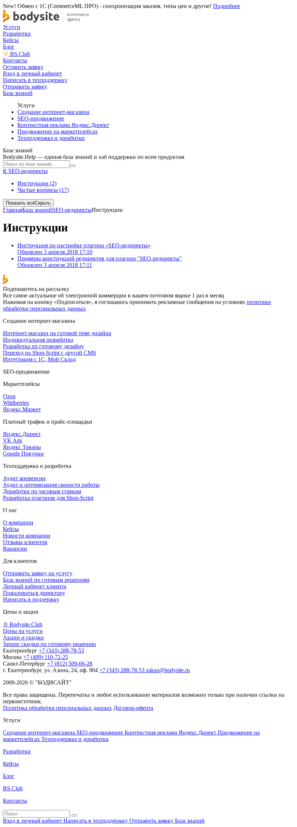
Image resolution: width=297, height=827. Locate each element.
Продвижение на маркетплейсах (57, 131)
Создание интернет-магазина (53, 112)
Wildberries (16, 403)
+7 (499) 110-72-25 (45, 657)
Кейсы (11, 40)
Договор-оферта (133, 708)
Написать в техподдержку (96, 821)
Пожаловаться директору (34, 593)
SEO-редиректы (72, 210)
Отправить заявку (152, 821)
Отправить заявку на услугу (37, 573)
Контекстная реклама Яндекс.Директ (63, 125)
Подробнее (226, 6)
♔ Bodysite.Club (22, 624)
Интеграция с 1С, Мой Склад (39, 359)
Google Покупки (23, 453)
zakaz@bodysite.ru (168, 670)
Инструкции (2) (37, 183)
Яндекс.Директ (22, 434)
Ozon (9, 396)
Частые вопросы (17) (43, 190)
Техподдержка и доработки (51, 138)
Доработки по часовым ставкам (42, 491)
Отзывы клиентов (25, 542)
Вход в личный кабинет (33, 821)
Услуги (11, 27)
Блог (8, 47)
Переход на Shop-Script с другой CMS (49, 353)
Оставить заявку (23, 67)
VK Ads (12, 440)
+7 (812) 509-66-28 (69, 664)
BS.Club (20, 54)
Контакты (15, 60)
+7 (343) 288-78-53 (61, 650)
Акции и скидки (23, 637)
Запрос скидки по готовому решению (49, 644)
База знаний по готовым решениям (46, 580)
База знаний (37, 210)
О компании (18, 522)
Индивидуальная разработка (38, 340)
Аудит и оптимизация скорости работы (51, 485)
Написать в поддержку (31, 599)
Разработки (17, 33)
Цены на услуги (23, 631)
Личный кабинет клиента (34, 586)
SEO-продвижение (40, 118)
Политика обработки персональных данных (57, 708)
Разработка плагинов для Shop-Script (48, 498)
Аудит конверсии (24, 478)
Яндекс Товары (22, 447)
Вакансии (15, 549)
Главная (12, 210)
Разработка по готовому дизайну (43, 346)
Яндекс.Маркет (22, 409)
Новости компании (26, 535)
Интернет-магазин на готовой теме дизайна (57, 333)
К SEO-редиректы (25, 171)
